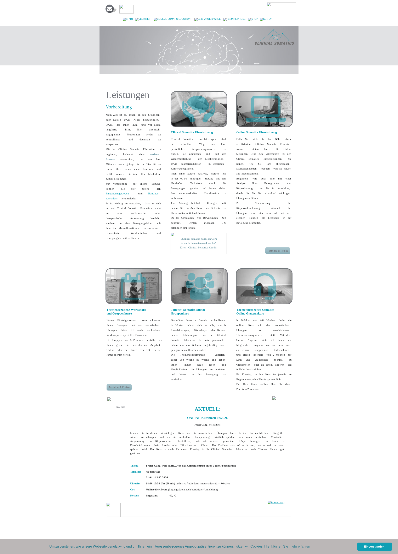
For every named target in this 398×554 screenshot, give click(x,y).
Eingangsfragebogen (117, 193)
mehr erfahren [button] (300, 546)
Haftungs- (153, 193)
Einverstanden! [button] (375, 546)
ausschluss (112, 198)
